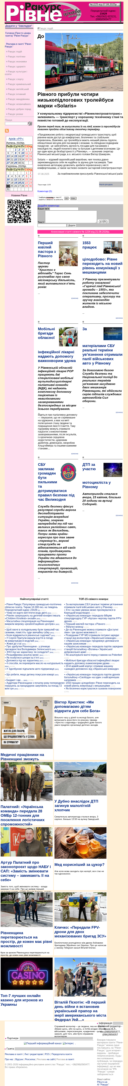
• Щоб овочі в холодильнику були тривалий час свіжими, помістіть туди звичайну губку (32, 631)
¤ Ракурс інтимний (16, 94)
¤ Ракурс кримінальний (18, 84)
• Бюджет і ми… (14, 680)
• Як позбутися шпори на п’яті (22, 657)
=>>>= (74, 298)
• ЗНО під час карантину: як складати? (27, 652)
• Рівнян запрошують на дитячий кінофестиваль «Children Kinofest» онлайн (32, 617)
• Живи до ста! (13, 643)
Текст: (41, 222)
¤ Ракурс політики (15, 56)
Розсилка (30, 1059)
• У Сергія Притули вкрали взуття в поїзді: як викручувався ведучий (29, 639)
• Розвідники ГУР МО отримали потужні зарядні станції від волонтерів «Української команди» (91, 636)
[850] (42, 658)
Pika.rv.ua (102, 1082)
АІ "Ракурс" (103, 1084)
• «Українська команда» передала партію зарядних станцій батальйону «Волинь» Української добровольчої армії (93, 649)
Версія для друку (106, 184)
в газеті (70, 1059)
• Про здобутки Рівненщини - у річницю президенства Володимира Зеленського (28, 648)
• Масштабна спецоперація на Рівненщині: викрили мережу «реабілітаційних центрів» (30, 622)
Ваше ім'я (43, 208)
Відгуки (19, 1059)
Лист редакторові (33, 1054)
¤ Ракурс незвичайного (18, 104)
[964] (49, 613)
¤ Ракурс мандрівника (18, 99)
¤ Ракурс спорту (15, 79)
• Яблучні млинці (73, 626)
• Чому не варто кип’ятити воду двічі (26, 612)
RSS (47, 1054)
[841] (41, 655)
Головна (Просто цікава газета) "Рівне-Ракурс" (18, 34)
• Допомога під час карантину (22, 660)
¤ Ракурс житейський (17, 89)
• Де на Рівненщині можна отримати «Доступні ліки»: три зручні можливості (91, 631)
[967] (41, 661)
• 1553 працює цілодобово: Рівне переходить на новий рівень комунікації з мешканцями (92, 684)
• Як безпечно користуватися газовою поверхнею (92, 688)
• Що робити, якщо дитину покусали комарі (29, 674)
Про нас (9, 1059)
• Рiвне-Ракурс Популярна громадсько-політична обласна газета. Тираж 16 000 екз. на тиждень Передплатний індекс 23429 (33, 607)
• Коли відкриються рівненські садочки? (28, 635)
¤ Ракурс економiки (16, 61)
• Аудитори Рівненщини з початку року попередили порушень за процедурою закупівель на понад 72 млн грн (34, 686)
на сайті (51, 1059)
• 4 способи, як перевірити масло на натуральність (34, 663)
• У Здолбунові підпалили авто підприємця (29, 669)
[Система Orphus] (58, 199)
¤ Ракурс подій (14, 51)
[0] (39, 610)
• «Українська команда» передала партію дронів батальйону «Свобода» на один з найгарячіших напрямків (92, 677)
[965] (38, 619)
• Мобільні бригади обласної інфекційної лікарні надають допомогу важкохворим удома (91, 662)
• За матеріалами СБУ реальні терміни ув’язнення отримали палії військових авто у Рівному (93, 605)
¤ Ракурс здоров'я (15, 66)
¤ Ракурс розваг (14, 114)
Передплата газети (62, 1054)
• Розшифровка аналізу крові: (22, 655)
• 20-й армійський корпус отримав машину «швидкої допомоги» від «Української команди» (91, 667)
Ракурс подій (46, 28)
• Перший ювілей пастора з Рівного (84, 624)
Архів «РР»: (16, 138)
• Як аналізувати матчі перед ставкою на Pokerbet (93, 655)
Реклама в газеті (13, 1054)
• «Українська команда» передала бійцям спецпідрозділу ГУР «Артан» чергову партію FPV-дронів (93, 618)
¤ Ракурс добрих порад (18, 109)
